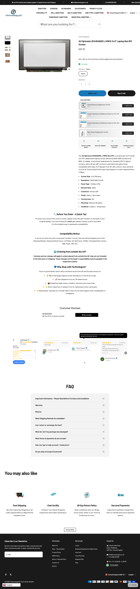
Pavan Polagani (80, 348)
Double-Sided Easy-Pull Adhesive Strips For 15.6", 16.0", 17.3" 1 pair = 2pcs (104, 123)
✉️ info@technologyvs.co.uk (69, 2)
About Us (55, 545)
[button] (43, 353)
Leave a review (19, 362)
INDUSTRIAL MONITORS (80, 17)
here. (96, 336)
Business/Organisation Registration (86, 549)
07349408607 (114, 565)
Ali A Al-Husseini (110, 358)
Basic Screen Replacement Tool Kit (97, 132)
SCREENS (54, 9)
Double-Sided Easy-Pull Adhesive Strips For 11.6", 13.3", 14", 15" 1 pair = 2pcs (104, 114)
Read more (105, 353)
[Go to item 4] (8, 55)
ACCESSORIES (80, 9)
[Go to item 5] (8, 61)
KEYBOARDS (66, 9)
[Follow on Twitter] (10, 574)
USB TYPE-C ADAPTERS (94, 13)
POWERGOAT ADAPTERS (58, 17)
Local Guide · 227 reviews (83, 350)
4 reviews (107, 360)
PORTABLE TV (41, 13)
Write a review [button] (87, 315)
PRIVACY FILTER (96, 9)
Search (54, 566)
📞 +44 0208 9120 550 (100, 2)
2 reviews (49, 352)
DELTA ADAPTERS (75, 13)
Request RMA (79, 559)
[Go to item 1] (8, 37)
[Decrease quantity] (81, 84)
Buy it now (122, 93)
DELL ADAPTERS (57, 13)
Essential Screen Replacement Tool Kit (98, 105)
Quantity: (82, 80)
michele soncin (51, 350)
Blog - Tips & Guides (58, 549)
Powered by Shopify (27, 582)
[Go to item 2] (8, 43)
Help (76, 562)
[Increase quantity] (89, 84)
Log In (77, 545)
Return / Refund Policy (59, 559)
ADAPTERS (42, 9)
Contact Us (55, 562)
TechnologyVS (84, 37)
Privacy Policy (56, 552)
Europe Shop (70, 530)
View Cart (78, 552)
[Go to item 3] (8, 49)
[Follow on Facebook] (6, 574)
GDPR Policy (56, 556)
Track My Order (80, 556)
